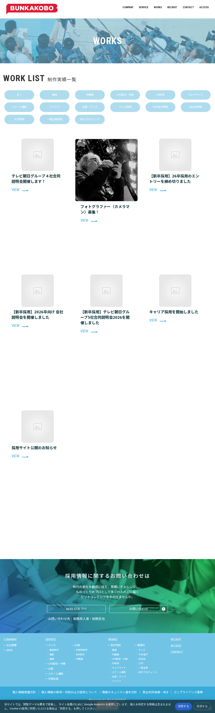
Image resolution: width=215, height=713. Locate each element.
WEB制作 (80, 654)
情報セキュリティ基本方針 (119, 692)
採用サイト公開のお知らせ (34, 447)
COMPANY (127, 7)
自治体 (142, 659)
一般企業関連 (54, 119)
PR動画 (90, 94)
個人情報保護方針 (24, 692)
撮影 (52, 654)
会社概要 (12, 645)
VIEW (16, 189)
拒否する (202, 706)
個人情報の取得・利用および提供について (69, 692)
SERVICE (143, 7)
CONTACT (188, 7)
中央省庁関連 (160, 106)
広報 (77, 645)
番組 (54, 94)
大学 (141, 663)
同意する (183, 706)
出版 (50, 668)
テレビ (52, 645)
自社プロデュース (90, 119)
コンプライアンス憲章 (188, 692)
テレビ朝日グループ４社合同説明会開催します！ (36, 178)
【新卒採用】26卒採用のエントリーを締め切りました (174, 178)
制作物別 (116, 645)
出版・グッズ (89, 106)
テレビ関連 (125, 106)
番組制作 (54, 650)
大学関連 (19, 119)
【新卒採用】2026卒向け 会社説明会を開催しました (37, 314)
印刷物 (160, 94)
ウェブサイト (195, 94)
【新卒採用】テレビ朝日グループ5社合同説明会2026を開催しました (105, 317)
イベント (55, 106)
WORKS (158, 7)
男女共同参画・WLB (155, 692)
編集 (52, 659)
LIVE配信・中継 (125, 94)
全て (19, 94)
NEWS (10, 650)
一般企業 (143, 667)
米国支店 (53, 678)
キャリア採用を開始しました (173, 311)
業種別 (141, 645)
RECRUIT (172, 7)
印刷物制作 (82, 650)
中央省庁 (143, 654)
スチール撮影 (19, 106)
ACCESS (204, 7)
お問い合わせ (138, 609)
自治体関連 (195, 106)
